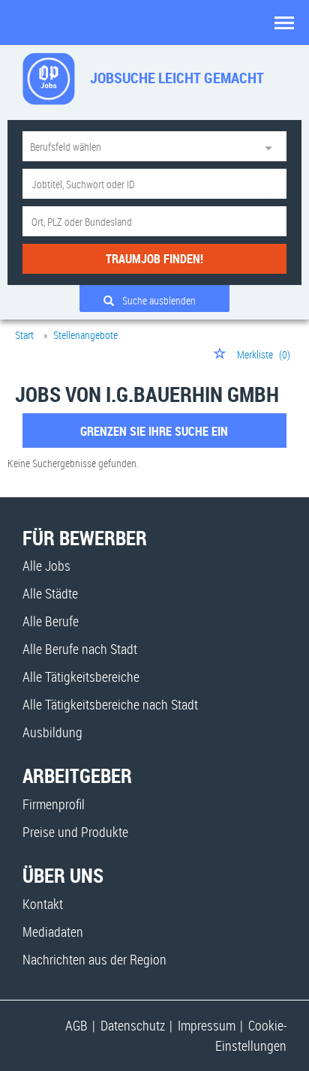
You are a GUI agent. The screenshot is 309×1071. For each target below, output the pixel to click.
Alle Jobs (46, 565)
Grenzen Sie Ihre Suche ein (154, 431)
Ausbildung (52, 732)
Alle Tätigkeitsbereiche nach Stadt (110, 704)
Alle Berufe (50, 621)
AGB (76, 1025)
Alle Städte (50, 593)
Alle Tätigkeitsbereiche (81, 677)
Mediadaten (52, 931)
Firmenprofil (53, 804)
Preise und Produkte (75, 832)
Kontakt (42, 904)
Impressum (207, 1025)
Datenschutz (132, 1025)
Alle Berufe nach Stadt (79, 649)
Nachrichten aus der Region (94, 959)
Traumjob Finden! (154, 258)
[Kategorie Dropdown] (271, 146)
